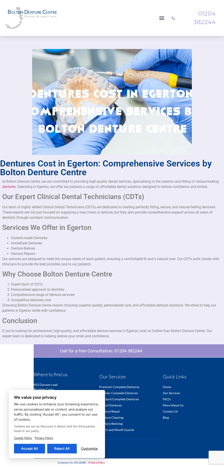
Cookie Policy (23, 438)
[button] (162, 18)
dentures (9, 187)
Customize (89, 448)
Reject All (62, 448)
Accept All (29, 448)
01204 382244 (128, 350)
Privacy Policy (44, 438)
